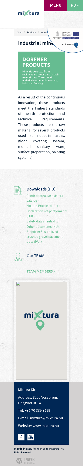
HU (74, 5)
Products (31, 32)
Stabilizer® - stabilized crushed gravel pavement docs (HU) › (45, 237)
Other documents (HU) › (43, 227)
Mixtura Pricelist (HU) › (42, 206)
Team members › (41, 271)
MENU (56, 5)
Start (19, 32)
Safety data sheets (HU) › (44, 221)
